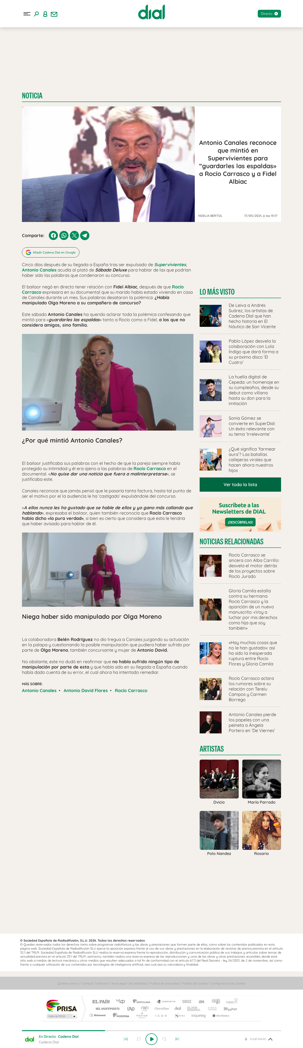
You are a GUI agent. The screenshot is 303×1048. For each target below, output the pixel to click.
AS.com (199, 1002)
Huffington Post (106, 1008)
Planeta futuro (210, 1008)
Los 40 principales (122, 1002)
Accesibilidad (138, 983)
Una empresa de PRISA (61, 1005)
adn (214, 1002)
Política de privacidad (164, 983)
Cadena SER (185, 1002)
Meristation (220, 1015)
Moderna (120, 1015)
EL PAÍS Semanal (194, 1008)
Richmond (98, 1015)
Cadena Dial (177, 1008)
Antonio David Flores (86, 690)
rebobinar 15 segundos (139, 1039)
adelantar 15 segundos (164, 1039)
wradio (144, 1008)
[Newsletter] (54, 14)
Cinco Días (161, 1008)
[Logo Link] (151, 12)
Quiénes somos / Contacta (76, 983)
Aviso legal (119, 983)
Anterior (126, 1039)
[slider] (151, 1030)
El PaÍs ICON (161, 1015)
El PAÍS (100, 1002)
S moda (179, 1015)
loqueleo (199, 1015)
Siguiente (177, 1039)
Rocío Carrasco (131, 690)
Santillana (143, 1002)
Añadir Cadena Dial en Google (54, 252)
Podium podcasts (142, 1015)
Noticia (32, 95)
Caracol (230, 1002)
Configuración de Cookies (228, 983)
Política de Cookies (195, 983)
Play (151, 1039)
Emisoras (103, 983)
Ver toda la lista (240, 484)
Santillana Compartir (166, 1002)
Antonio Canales (39, 690)
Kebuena (226, 1008)
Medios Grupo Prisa (61, 1016)
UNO (131, 1008)
